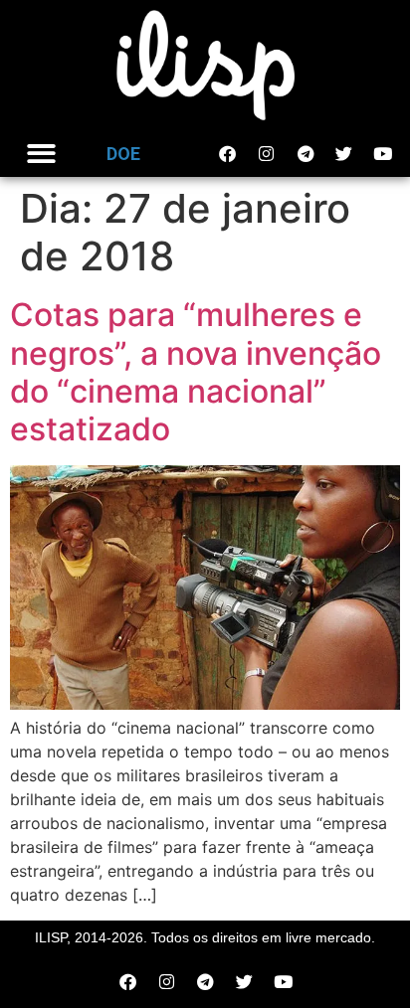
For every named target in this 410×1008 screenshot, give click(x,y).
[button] (41, 154)
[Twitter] (344, 154)
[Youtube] (383, 154)
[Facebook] (228, 154)
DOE (123, 153)
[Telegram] (305, 154)
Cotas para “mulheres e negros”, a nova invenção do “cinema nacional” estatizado (195, 371)
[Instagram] (267, 154)
